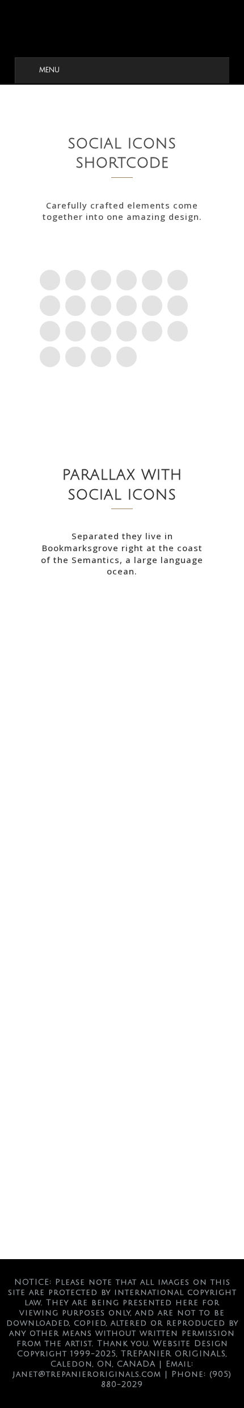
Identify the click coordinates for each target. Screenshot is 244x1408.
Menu (49, 70)
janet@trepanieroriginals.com (86, 1374)
